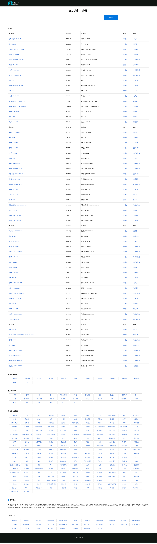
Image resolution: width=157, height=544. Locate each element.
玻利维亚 (99, 476)
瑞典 (75, 438)
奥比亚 (13, 267)
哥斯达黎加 (14, 468)
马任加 (13, 153)
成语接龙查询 (99, 520)
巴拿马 (124, 480)
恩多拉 (13, 200)
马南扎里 (15, 168)
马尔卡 (13, 210)
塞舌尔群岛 (136, 293)
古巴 (100, 465)
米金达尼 (15, 215)
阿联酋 (100, 488)
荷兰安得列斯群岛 (15, 465)
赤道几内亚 (51, 476)
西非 (136, 395)
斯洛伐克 (124, 430)
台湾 (14, 399)
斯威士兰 (99, 430)
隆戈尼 (14, 142)
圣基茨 (63, 434)
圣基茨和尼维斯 (51, 434)
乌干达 (135, 91)
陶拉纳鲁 (15, 314)
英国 (124, 415)
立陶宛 (100, 453)
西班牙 (63, 423)
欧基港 (63, 399)
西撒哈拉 (51, 423)
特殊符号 (62, 528)
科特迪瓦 (63, 457)
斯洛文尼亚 (112, 430)
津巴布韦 (135, 65)
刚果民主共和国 (39, 468)
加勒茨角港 (21, 335)
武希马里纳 (15, 350)
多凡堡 (15, 75)
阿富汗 (124, 488)
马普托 (13, 148)
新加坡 (27, 423)
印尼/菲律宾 (63, 395)
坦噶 (12, 303)
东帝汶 (136, 472)
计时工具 (111, 524)
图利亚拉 (14, 319)
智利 (39, 415)
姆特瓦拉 (14, 179)
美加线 (75, 378)
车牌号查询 (26, 524)
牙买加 (100, 419)
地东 (63, 402)
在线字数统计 (136, 520)
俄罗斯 (88, 472)
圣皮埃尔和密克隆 (27, 434)
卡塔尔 (100, 457)
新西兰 (136, 419)
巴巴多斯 (63, 484)
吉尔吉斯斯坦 (87, 461)
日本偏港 (26, 399)
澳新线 (15, 382)
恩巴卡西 (15, 39)
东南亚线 (112, 378)
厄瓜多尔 (75, 472)
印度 (14, 419)
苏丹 (87, 430)
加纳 (39, 461)
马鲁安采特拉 (18, 205)
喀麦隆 (112, 457)
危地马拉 (14, 426)
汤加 (136, 426)
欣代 (12, 345)
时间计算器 (87, 528)
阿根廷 (112, 488)
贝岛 (13, 262)
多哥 (124, 472)
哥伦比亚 (26, 468)
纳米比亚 (112, 442)
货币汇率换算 (136, 524)
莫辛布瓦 (15, 220)
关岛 (87, 465)
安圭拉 (124, 484)
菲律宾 (124, 468)
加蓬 (27, 461)
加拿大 (51, 461)
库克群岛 (14, 457)
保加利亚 (75, 480)
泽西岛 (63, 415)
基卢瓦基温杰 (17, 101)
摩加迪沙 (15, 231)
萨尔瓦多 (51, 438)
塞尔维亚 (26, 438)
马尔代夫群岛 (136, 449)
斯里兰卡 (136, 430)
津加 (12, 91)
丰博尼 (14, 70)
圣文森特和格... (14, 434)
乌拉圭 (88, 423)
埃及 (51, 488)
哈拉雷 (13, 65)
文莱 (124, 423)
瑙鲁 (87, 442)
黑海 (27, 402)
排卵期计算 (51, 520)
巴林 (136, 480)
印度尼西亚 (136, 415)
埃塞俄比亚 (39, 488)
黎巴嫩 (112, 453)
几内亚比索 (63, 461)
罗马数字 (75, 528)
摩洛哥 (27, 446)
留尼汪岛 (135, 122)
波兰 (124, 476)
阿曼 (75, 488)
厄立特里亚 (63, 472)
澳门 (75, 484)
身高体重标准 (63, 524)
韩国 (39, 465)
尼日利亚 (39, 442)
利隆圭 (14, 132)
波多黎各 (136, 476)
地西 (51, 402)
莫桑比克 (135, 80)
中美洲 (15, 395)
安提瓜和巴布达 (112, 484)
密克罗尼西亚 (63, 446)
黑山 (136, 461)
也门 (75, 419)
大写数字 (87, 520)
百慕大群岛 (87, 480)
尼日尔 (51, 442)
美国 (136, 446)
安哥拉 (136, 484)
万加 (12, 329)
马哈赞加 (15, 360)
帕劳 (124, 438)
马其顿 (75, 449)
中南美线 (14, 378)
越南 (87, 415)
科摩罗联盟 (136, 70)
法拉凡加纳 (17, 59)
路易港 (14, 288)
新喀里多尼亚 (14, 423)
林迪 (12, 137)
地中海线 (124, 378)
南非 (100, 442)
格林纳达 (124, 465)
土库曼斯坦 (51, 426)
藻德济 (14, 54)
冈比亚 (63, 468)
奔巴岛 (15, 283)
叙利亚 (112, 419)
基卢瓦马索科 (17, 106)
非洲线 (125, 39)
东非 (39, 402)
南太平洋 (75, 399)
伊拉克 (63, 419)
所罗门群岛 (63, 430)
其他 (124, 65)
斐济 (112, 468)
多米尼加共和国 (112, 472)
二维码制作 (14, 528)
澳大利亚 (87, 484)
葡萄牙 (100, 438)
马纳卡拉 (15, 163)
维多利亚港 (17, 293)
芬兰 (100, 468)
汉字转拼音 (14, 524)
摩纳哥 (15, 446)
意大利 (27, 419)
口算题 (38, 528)
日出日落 (26, 528)
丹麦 (39, 476)
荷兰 (27, 465)
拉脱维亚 (136, 453)
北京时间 (123, 520)
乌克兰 (100, 423)
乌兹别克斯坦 (75, 423)
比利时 (27, 480)
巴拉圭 (15, 484)
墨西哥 (124, 442)
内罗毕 (13, 194)
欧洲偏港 (51, 399)
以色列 (39, 419)
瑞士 (63, 438)
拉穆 (12, 116)
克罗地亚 (39, 457)
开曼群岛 (87, 457)
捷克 (136, 457)
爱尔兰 (27, 488)
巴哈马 (39, 484)
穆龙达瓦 (15, 251)
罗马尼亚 (26, 453)
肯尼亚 (135, 39)
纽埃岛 (27, 442)
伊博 (11, 80)
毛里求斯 (135, 288)
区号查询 (14, 520)
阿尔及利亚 (136, 488)
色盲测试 (50, 528)
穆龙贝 (14, 246)
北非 (75, 402)
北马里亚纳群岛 (51, 480)
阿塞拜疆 (63, 488)
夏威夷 (112, 395)
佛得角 (88, 468)
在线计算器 (124, 524)
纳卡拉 (13, 189)
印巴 (75, 395)
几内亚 (75, 461)
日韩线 (51, 378)
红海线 (88, 378)
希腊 (39, 423)
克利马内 (15, 298)
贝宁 (39, 480)
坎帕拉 (14, 96)
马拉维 (135, 132)
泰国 (27, 430)
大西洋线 (136, 378)
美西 (112, 399)
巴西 (112, 480)
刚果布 (51, 468)
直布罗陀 (51, 415)
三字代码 (75, 520)
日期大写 (99, 528)
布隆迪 (63, 476)
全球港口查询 (63, 520)
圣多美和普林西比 (88, 434)
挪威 (14, 442)
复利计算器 (51, 524)
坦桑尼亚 (135, 49)
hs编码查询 (111, 520)
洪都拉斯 (124, 461)
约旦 (100, 415)
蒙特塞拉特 (100, 446)
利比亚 (75, 453)
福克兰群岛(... (75, 468)
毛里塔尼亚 (14, 449)
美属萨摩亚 (124, 446)
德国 (14, 476)
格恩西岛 (136, 465)
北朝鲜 (63, 480)
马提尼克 (51, 449)
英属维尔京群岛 (112, 415)
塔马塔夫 (15, 355)
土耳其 (63, 426)
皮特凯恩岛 (112, 438)
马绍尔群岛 (63, 449)
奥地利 (100, 484)
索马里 (135, 44)
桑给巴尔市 (15, 366)
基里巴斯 (112, 461)
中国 (27, 415)
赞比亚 (135, 200)
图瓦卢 (75, 426)
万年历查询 (87, 524)
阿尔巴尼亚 (14, 491)
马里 (87, 449)
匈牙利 (124, 419)
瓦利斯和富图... (39, 426)
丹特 (12, 44)
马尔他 (124, 449)
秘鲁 (75, 446)
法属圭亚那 (136, 468)
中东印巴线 (27, 378)
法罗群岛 (26, 472)
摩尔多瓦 (39, 446)
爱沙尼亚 (14, 488)
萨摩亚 (39, 438)
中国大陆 (26, 395)
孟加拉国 (87, 446)
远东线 (39, 378)
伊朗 (51, 419)
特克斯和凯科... (112, 426)
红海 (14, 402)
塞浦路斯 (124, 434)
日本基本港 (39, 399)
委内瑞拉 (136, 423)
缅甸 (51, 446)
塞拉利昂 (14, 438)
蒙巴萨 (14, 241)
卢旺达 (39, 453)
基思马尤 (14, 111)
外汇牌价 (38, 520)
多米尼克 (99, 472)
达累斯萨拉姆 (16, 49)
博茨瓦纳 (75, 476)
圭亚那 (75, 465)
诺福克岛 (136, 438)
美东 (136, 399)
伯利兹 (88, 476)
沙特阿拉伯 (100, 434)
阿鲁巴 (88, 488)
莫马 (12, 236)
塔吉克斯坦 (39, 430)
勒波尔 (13, 122)
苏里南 (75, 430)
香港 (100, 395)
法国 (39, 472)
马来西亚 (99, 449)
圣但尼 (13, 309)
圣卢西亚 (39, 434)
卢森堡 (51, 453)
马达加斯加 (136, 59)
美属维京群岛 (112, 446)
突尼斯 (88, 426)
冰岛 (14, 480)
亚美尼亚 (87, 419)
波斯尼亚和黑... (112, 476)
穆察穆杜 (15, 184)
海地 (51, 465)
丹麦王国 (26, 476)
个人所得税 (99, 524)
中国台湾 (14, 415)
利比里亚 (87, 453)
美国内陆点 (124, 399)
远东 (51, 395)
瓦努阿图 (26, 426)
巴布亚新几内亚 (51, 484)
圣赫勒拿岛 (75, 434)
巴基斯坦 (26, 484)
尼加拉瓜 (63, 442)
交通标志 (38, 524)
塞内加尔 (136, 434)
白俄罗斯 (99, 480)
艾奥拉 (13, 340)
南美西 (88, 399)
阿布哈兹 (26, 491)
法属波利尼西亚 (14, 472)
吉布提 (100, 461)
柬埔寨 (15, 461)
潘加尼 (13, 272)
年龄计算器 (75, 524)
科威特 (51, 457)
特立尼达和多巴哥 (100, 426)
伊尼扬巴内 (16, 85)
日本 (87, 438)
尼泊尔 (75, 442)
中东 (39, 395)
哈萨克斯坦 (63, 465)
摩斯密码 (26, 520)
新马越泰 (87, 395)
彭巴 (12, 277)
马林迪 (13, 158)
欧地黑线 (63, 378)
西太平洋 (124, 395)
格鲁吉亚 (112, 465)
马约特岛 (135, 54)
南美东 (100, 399)
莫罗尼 (13, 257)
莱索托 (124, 453)
